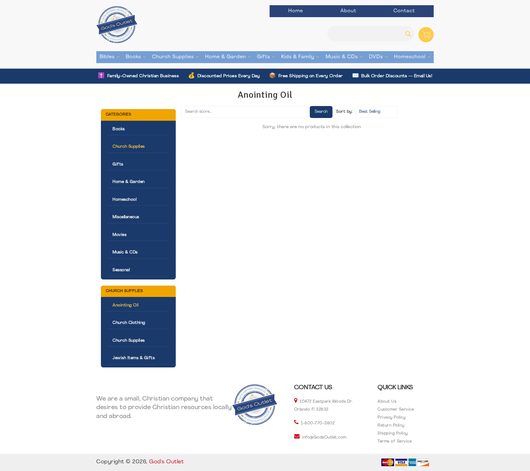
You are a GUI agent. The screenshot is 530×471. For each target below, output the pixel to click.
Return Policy (391, 425)
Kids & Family (301, 56)
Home (295, 11)
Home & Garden (229, 56)
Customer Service (396, 410)
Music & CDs (346, 56)
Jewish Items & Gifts (134, 358)
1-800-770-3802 (318, 423)
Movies (119, 235)
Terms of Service (395, 441)
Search (321, 112)
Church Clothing (129, 323)
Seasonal (121, 270)
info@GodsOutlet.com (324, 437)
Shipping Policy (393, 433)
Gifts (267, 56)
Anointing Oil (126, 305)
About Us (387, 402)
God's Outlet (166, 462)
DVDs (380, 56)
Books (137, 56)
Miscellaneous (126, 217)
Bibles (111, 56)
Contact (404, 11)
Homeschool (413, 56)
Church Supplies (177, 56)
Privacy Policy (391, 418)
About (348, 11)
